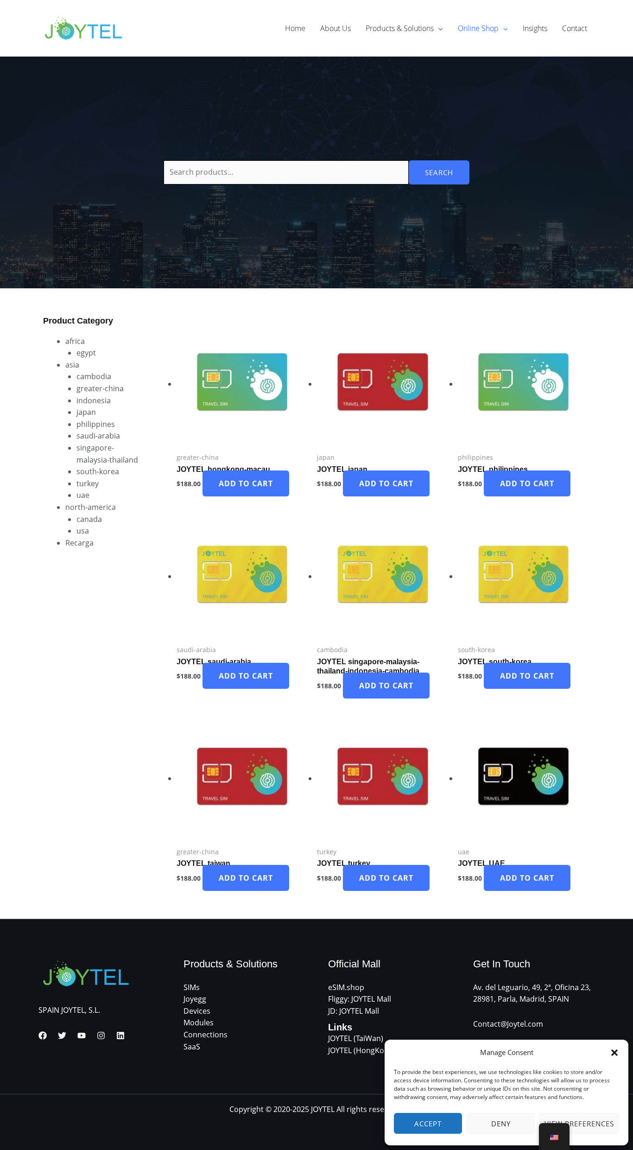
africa (75, 341)
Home (295, 28)
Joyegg (195, 999)
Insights (535, 28)
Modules (199, 1022)
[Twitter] (62, 1035)
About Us (335, 28)
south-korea (97, 471)
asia (72, 365)
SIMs (192, 987)
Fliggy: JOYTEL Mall (359, 999)
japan (86, 412)
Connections (206, 1034)
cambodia (93, 376)
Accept (428, 1123)
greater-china (100, 388)
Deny (501, 1123)
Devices (197, 1011)
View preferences (579, 1123)
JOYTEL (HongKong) (361, 1050)
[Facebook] (42, 1035)
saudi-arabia (98, 436)
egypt (86, 353)
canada (89, 519)
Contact (574, 28)
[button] (614, 1052)
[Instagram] (101, 1035)
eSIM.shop (346, 987)
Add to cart (246, 483)
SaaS (192, 1047)
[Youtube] (81, 1035)
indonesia (93, 400)
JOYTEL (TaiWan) (355, 1038)
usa (82, 531)
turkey (87, 483)
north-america (90, 507)
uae (82, 495)
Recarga (79, 543)
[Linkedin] (120, 1035)
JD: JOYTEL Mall (353, 1011)
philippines (95, 424)
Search (439, 172)
